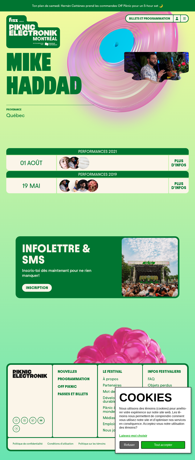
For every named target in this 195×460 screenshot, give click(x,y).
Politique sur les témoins (91, 443)
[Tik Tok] (32, 420)
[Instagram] (24, 420)
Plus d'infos (178, 163)
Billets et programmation (149, 18)
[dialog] (153, 420)
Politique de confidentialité (27, 443)
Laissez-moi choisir (133, 435)
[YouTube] (41, 420)
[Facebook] (16, 420)
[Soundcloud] (16, 428)
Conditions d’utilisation (60, 443)
